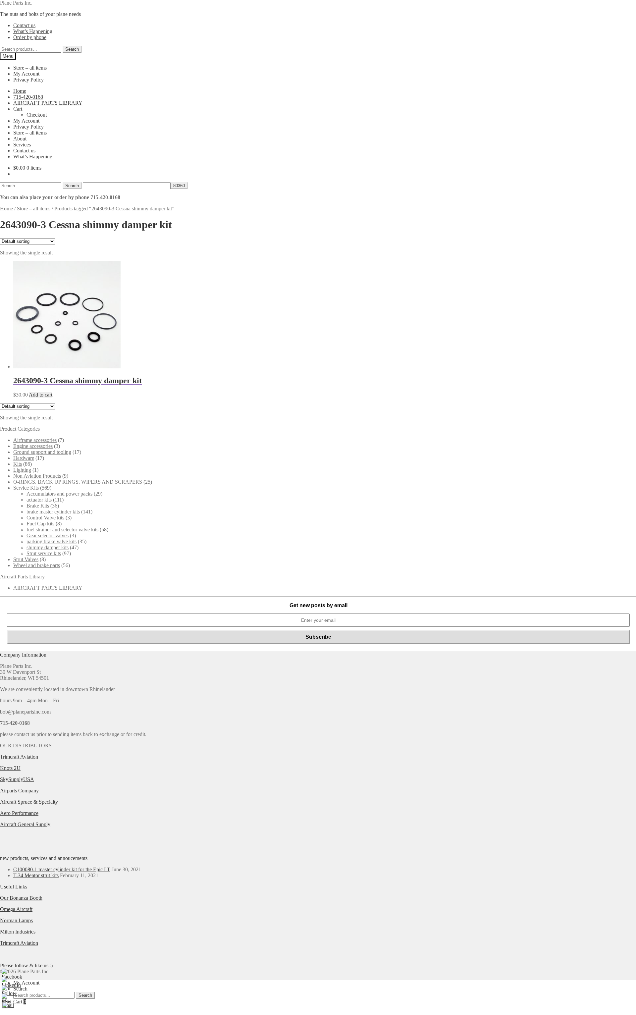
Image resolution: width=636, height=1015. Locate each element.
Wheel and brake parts (36, 565)
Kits (17, 464)
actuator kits (39, 500)
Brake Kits (37, 505)
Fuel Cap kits (40, 523)
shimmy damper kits (47, 547)
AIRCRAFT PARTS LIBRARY (47, 103)
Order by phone (29, 37)
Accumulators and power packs (59, 494)
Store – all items (30, 68)
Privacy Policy (28, 79)
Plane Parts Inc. (16, 3)
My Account (26, 74)
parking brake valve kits (51, 541)
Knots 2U (10, 768)
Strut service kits (43, 553)
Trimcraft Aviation (19, 757)
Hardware (23, 458)
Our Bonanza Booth (21, 898)
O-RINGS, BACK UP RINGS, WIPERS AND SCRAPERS (77, 482)
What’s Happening (32, 31)
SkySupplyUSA (17, 779)
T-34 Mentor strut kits (36, 875)
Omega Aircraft (16, 909)
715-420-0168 (28, 97)
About (19, 138)
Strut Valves (25, 559)
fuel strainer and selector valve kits (62, 529)
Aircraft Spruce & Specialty (29, 802)
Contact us (24, 25)
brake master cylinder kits (53, 511)
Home (19, 91)
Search (72, 49)
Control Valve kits (45, 517)
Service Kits (26, 488)
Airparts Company (19, 790)
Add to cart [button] (40, 395)
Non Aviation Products (37, 476)
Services (22, 144)
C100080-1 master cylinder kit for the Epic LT (61, 869)
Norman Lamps (16, 920)
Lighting (22, 470)
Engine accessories (33, 446)
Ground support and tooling (42, 452)
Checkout (36, 115)
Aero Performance (19, 813)
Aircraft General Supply (25, 824)
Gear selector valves (47, 535)
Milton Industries (17, 932)
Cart (17, 109)
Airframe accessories (35, 440)
